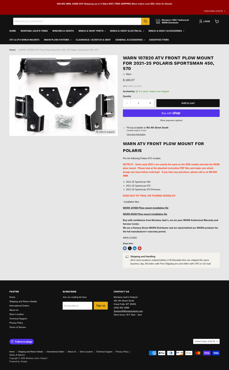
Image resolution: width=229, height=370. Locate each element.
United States (213, 11)
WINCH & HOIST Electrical (126, 31)
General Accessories (129, 39)
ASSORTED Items (159, 39)
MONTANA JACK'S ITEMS (34, 31)
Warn (128, 74)
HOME (12, 31)
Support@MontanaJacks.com (128, 311)
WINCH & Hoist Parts (91, 31)
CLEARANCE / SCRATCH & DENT (93, 39)
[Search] (145, 21)
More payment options (171, 120)
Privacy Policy (16, 323)
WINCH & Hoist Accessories (165, 31)
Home (12, 49)
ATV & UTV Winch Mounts (24, 39)
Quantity (127, 96)
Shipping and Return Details (23, 301)
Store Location (16, 314)
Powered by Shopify (18, 361)
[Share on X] (130, 248)
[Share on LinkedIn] (134, 248)
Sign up (100, 305)
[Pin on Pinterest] (139, 248)
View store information (136, 134)
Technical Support (18, 318)
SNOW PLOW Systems (57, 39)
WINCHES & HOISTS (63, 31)
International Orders (19, 305)
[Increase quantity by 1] (150, 103)
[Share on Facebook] (125, 248)
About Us (13, 310)
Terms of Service (17, 327)
